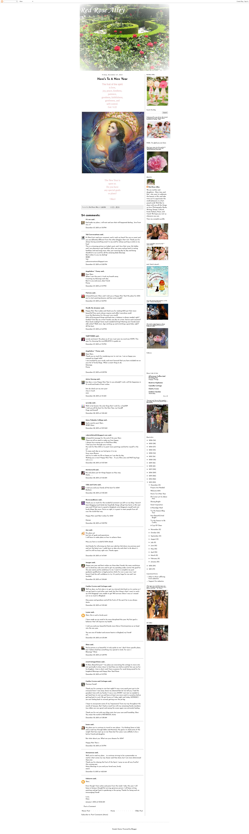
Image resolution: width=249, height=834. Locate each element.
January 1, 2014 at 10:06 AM (95, 802)
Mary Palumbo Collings (94, 420)
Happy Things (153, 379)
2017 (151, 469)
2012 (151, 566)
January (154, 562)
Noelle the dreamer (93, 308)
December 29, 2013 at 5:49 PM (96, 655)
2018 (151, 466)
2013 (151, 482)
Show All (165, 396)
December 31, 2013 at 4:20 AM (96, 771)
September (155, 536)
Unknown (89, 778)
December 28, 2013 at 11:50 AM (96, 493)
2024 (151, 447)
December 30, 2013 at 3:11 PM (96, 746)
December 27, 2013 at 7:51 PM (96, 344)
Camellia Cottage (155, 386)
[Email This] (111, 207)
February (154, 558)
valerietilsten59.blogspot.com (97, 435)
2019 (151, 463)
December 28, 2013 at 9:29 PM (96, 523)
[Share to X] (115, 207)
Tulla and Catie (91, 485)
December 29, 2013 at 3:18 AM (96, 579)
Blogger (134, 829)
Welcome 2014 (155, 491)
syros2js (89, 403)
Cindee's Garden (155, 392)
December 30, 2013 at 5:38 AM (96, 717)
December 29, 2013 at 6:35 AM (96, 638)
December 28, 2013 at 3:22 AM (96, 413)
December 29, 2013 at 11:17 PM (96, 674)
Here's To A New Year (158, 494)
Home (113, 811)
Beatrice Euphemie (156, 383)
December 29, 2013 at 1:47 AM (96, 555)
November (155, 529)
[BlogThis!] (113, 207)
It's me (88, 219)
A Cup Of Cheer (156, 525)
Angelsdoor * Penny (93, 271)
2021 (151, 456)
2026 (151, 440)
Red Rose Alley (102, 10)
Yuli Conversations (93, 234)
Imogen (88, 562)
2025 (151, 443)
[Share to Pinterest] (119, 207)
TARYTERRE (90, 336)
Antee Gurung (91, 379)
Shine (88, 644)
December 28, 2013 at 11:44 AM (96, 478)
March (153, 555)
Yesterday (152, 393)
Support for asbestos (156, 581)
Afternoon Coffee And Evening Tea (157, 377)
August (153, 539)
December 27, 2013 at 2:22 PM (96, 264)
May (152, 549)
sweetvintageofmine (93, 662)
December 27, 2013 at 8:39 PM (96, 372)
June (152, 545)
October (154, 533)
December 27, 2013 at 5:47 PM (96, 329)
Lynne (88, 612)
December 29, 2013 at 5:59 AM (96, 605)
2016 (151, 472)
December (154, 485)
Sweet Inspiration (156, 505)
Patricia (89, 293)
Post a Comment (90, 806)
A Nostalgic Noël (156, 508)
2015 (151, 476)
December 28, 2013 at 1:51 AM (96, 396)
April (153, 552)
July (152, 542)
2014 (151, 479)
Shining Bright (155, 502)
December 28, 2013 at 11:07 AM (96, 463)
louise (88, 724)
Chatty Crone (154, 389)
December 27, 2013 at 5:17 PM (96, 286)
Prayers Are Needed (157, 488)
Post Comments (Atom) (99, 815)
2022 (151, 453)
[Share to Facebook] (117, 207)
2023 (151, 450)
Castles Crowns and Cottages (97, 586)
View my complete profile (156, 219)
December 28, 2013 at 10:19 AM (96, 428)
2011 (150, 569)
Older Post (139, 811)
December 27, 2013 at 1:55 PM (96, 228)
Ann (87, 530)
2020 (151, 460)
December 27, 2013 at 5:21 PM (96, 301)
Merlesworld (90, 470)
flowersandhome (92, 500)
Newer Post (86, 811)
